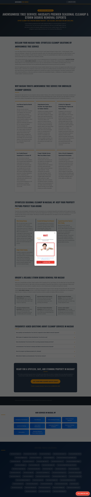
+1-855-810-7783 (45, 262)
